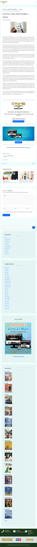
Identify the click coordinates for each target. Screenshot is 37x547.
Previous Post (4, 163)
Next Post (33, 163)
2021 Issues (7, 306)
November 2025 (8, 282)
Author (4, 153)
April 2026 (6, 274)
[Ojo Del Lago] (5, 156)
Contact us (7, 250)
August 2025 (7, 288)
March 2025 (7, 296)
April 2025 (6, 294)
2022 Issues (7, 305)
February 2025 (7, 298)
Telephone (7, 530)
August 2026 (7, 267)
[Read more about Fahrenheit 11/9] (10, 175)
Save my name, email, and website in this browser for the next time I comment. (18, 211)
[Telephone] (2, 531)
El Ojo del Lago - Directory (18, 121)
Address (30, 530)
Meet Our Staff (7, 248)
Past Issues (7, 308)
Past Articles (7, 244)
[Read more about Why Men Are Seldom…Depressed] (26, 175)
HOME (6, 238)
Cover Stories (7, 241)
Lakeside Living (7, 239)
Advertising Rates (8, 246)
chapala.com (27, 147)
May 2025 (6, 293)
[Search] (33, 227)
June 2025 (6, 291)
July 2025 (6, 289)
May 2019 (11, 11)
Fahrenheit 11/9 (6, 181)
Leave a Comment (6, 11)
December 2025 (8, 281)
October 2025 (7, 284)
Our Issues (7, 253)
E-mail (18, 530)
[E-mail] (14, 531)
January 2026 (7, 279)
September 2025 (8, 286)
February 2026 (7, 277)
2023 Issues (7, 303)
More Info (6, 251)
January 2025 (7, 300)
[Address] (26, 531)
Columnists (7, 243)
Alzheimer (18, 63)
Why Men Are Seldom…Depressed (26, 180)
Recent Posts (8, 153)
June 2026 (6, 270)
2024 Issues (7, 301)
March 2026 (7, 276)
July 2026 (6, 269)
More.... (6, 520)
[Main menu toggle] (36, 2)
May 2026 (6, 272)
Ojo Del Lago (10, 155)
